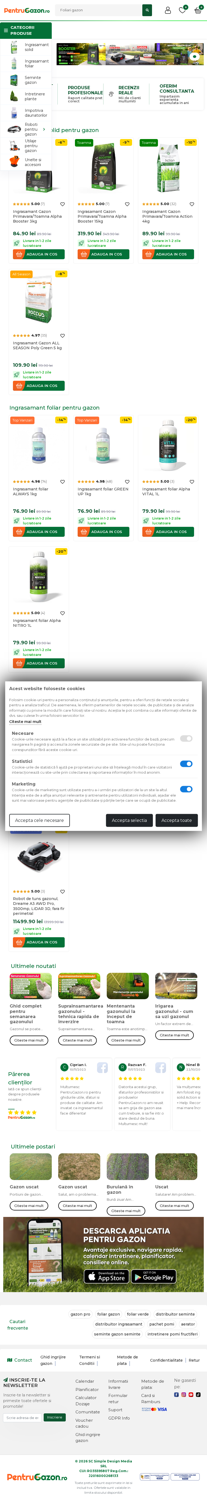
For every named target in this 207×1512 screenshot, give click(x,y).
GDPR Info (119, 1418)
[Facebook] (176, 1394)
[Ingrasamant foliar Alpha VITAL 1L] (168, 444)
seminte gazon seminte (117, 1334)
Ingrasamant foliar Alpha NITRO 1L (37, 623)
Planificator (87, 1389)
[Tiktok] (198, 1394)
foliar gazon (108, 1314)
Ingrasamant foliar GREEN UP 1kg (103, 491)
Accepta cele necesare (39, 820)
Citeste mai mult (29, 1040)
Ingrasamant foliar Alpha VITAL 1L (166, 491)
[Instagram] (183, 1394)
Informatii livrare (118, 1384)
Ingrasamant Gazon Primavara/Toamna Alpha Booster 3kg (37, 216)
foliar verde (138, 1314)
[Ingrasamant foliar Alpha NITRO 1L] (39, 576)
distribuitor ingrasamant (118, 1324)
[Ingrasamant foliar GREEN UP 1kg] (103, 444)
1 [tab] (194, 56)
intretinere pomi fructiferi (172, 1334)
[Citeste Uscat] (176, 1168)
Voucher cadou (84, 1423)
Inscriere (54, 1417)
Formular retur (117, 1398)
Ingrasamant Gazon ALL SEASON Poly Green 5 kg (37, 345)
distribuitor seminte (175, 1314)
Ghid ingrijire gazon (87, 1437)
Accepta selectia (129, 820)
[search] (147, 10)
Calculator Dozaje (85, 1400)
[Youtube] (191, 1394)
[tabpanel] (81, 54)
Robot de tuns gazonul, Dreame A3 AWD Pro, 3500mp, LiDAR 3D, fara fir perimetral (38, 906)
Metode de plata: (152, 1384)
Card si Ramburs (150, 1398)
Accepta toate (176, 820)
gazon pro (80, 1314)
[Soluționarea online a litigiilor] (185, 1476)
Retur (194, 1360)
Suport (115, 1409)
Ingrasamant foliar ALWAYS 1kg (30, 491)
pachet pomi (161, 1324)
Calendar (84, 1381)
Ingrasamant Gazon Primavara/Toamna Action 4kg (167, 216)
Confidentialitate (166, 1360)
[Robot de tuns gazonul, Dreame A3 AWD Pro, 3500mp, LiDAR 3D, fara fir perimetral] (39, 854)
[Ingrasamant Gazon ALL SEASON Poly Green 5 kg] (39, 298)
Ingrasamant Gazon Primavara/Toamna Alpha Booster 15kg (102, 216)
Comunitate (87, 1411)
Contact (23, 1360)
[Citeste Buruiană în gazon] (128, 1168)
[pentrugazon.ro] (27, 10)
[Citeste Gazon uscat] (31, 1168)
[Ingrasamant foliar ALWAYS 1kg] (39, 444)
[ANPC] (154, 1476)
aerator (188, 1324)
